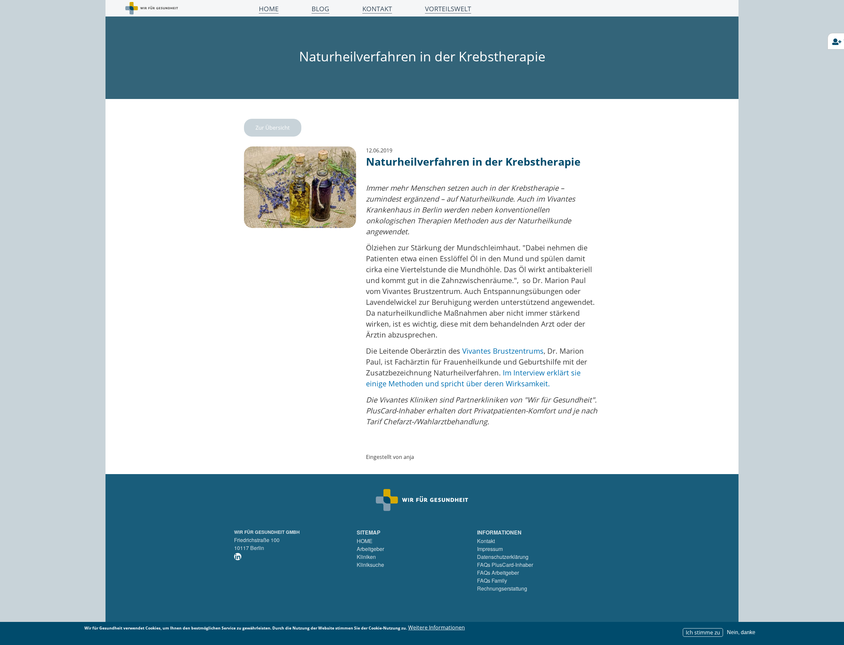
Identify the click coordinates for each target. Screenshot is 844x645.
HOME (365, 541)
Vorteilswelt (448, 8)
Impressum (490, 549)
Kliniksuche (370, 564)
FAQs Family (492, 580)
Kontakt (377, 8)
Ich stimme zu (703, 632)
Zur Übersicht (273, 127)
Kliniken (366, 557)
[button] (300, 189)
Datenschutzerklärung (502, 557)
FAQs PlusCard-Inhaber (505, 564)
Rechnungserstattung (502, 588)
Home (269, 8)
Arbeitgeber (370, 549)
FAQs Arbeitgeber (498, 572)
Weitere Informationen (436, 627)
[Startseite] (151, 8)
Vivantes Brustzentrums (503, 351)
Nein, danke (741, 632)
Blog (320, 8)
